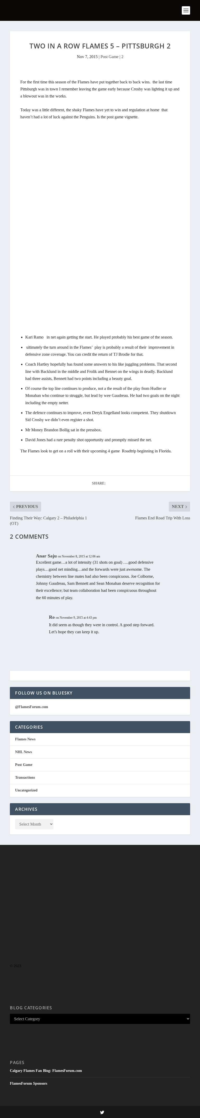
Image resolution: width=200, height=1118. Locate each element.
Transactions (25, 777)
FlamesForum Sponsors (28, 1083)
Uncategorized (26, 790)
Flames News (25, 739)
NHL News (23, 752)
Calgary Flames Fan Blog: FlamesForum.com (46, 1071)
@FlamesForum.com (31, 707)
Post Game (109, 56)
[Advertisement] (100, 914)
